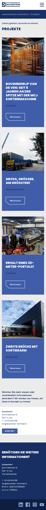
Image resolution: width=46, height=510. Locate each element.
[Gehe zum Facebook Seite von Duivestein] (29, 504)
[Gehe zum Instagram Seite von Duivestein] (36, 504)
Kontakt (10, 431)
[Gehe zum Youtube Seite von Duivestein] (42, 504)
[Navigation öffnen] (42, 4)
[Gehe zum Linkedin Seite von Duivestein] (22, 504)
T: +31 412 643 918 (9, 420)
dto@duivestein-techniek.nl (14, 424)
